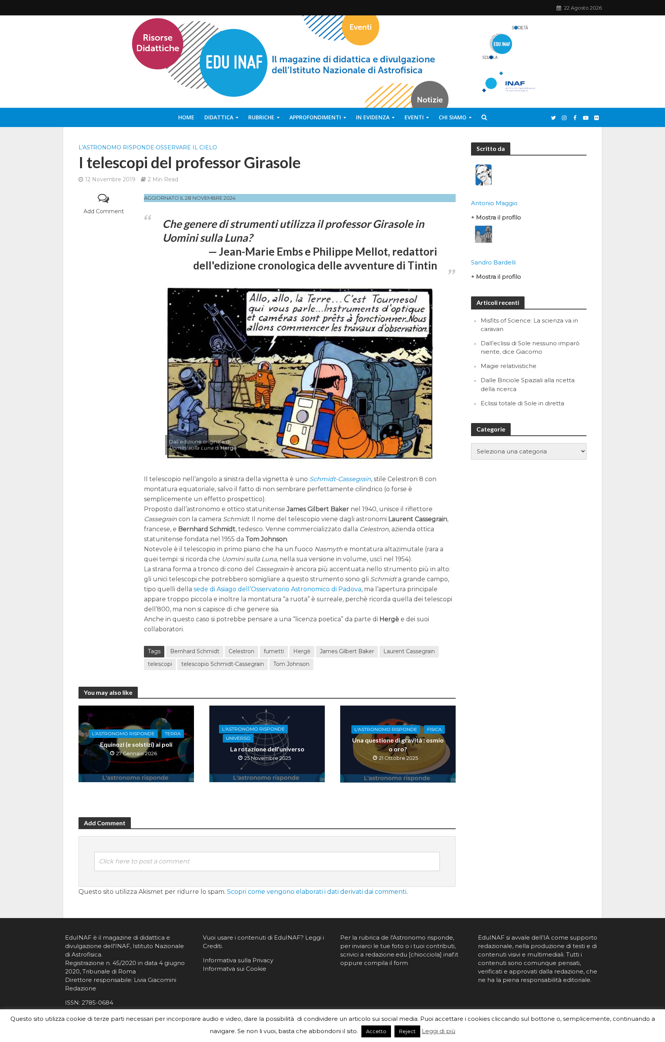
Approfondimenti (315, 117)
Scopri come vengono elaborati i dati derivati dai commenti (316, 891)
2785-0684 (97, 1002)
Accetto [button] (376, 1031)
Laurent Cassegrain (409, 651)
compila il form (386, 963)
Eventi (414, 117)
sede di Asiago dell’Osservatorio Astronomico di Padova (277, 589)
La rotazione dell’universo (267, 749)
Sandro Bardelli (493, 262)
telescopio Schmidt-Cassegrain (222, 664)
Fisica (434, 729)
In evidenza (372, 117)
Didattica (218, 117)
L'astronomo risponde (116, 147)
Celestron (241, 651)
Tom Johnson (291, 664)
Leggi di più (438, 1031)
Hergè (302, 651)
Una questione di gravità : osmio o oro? (398, 744)
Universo (238, 738)
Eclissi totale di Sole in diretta (522, 403)
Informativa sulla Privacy (238, 960)
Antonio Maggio (494, 203)
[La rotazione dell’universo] (267, 743)
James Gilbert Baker (347, 651)
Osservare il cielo (186, 147)
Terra (173, 733)
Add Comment (104, 211)
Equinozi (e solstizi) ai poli (136, 744)
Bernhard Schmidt (194, 651)
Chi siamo (452, 117)
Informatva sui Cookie (234, 968)
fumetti (274, 651)
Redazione (80, 988)
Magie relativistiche (508, 366)
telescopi (160, 664)
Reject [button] (407, 1031)
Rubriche (261, 117)
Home (186, 117)
